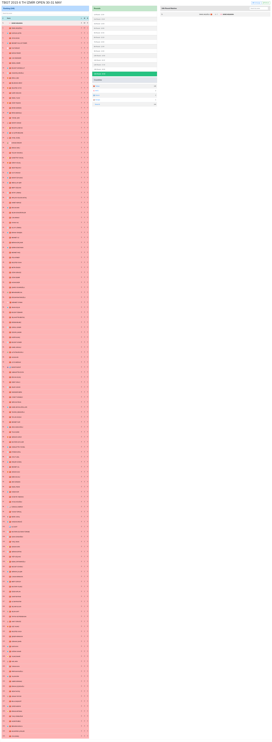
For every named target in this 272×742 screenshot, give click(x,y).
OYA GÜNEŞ (15, 736)
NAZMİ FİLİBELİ (16, 721)
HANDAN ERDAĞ (17, 522)
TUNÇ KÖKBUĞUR (17, 716)
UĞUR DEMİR (16, 277)
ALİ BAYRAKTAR (16, 601)
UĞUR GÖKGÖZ (16, 272)
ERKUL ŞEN (15, 78)
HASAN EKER (16, 282)
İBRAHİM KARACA (17, 726)
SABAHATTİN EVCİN (18, 372)
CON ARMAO (15, 217)
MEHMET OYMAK (17, 302)
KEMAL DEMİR (16, 63)
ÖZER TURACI (16, 382)
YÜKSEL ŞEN (16, 118)
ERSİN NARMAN (16, 108)
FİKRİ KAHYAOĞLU (17, 671)
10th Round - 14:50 (99, 55)
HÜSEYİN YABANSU (18, 497)
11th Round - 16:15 (99, 60)
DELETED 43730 (17, 88)
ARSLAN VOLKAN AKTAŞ (19, 197)
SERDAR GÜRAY (17, 437)
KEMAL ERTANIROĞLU (18, 561)
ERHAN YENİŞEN (17, 232)
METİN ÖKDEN (16, 267)
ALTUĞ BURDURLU (17, 352)
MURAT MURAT (16, 367)
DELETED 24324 (17, 631)
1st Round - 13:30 (99, 14)
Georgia (97, 100)
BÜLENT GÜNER (17, 342)
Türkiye (97, 86)
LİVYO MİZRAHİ (16, 362)
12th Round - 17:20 (99, 65)
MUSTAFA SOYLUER (18, 442)
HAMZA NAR (15, 492)
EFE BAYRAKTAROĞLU (19, 297)
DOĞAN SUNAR (16, 651)
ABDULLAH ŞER (16, 183)
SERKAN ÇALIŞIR (17, 571)
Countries (98, 80)
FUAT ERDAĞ (16, 48)
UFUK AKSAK (16, 38)
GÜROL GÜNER (16, 327)
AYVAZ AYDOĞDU (17, 502)
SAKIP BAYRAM (16, 596)
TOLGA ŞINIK (15, 432)
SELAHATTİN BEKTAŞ (18, 317)
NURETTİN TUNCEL (18, 158)
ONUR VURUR (16, 387)
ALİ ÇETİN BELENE (17, 133)
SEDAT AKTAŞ (16, 691)
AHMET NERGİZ (16, 202)
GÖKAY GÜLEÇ (16, 163)
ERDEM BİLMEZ (16, 322)
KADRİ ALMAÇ (16, 337)
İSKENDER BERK (17, 392)
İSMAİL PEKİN (16, 487)
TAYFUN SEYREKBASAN (19, 616)
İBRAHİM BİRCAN (17, 292)
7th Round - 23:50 (99, 42)
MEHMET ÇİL (15, 467)
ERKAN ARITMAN (17, 711)
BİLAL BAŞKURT (16, 701)
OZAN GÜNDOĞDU (17, 537)
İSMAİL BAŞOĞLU (17, 28)
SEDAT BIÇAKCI (16, 168)
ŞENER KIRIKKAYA (17, 636)
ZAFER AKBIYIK (16, 706)
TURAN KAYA (16, 666)
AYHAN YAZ (15, 222)
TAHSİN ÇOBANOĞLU (18, 412)
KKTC (97, 90)
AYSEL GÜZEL (16, 138)
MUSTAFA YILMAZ (17, 586)
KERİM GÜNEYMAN (17, 247)
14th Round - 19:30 (99, 74)
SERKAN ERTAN (16, 552)
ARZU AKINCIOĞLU (17, 427)
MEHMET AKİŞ (16, 252)
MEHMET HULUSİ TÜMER (19, 43)
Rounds (97, 8)
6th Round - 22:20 (99, 37)
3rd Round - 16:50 (99, 24)
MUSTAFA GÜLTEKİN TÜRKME (21, 532)
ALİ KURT (14, 527)
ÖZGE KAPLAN (16, 591)
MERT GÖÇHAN (16, 188)
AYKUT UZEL (15, 457)
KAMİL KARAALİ (16, 347)
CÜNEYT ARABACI (17, 397)
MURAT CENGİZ (16, 123)
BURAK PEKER (16, 53)
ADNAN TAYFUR (16, 696)
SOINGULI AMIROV (17, 507)
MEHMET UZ (15, 237)
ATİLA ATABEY (16, 257)
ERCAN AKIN (15, 207)
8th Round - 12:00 (99, 46)
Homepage (257, 3)
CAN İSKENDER (16, 58)
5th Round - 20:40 (99, 33)
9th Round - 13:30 (99, 51)
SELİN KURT (15, 611)
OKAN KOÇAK (16, 307)
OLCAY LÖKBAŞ (16, 227)
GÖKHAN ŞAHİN (16, 641)
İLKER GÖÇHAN (16, 93)
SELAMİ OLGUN (16, 606)
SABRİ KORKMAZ (17, 681)
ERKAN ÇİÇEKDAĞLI (18, 686)
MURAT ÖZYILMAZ (17, 178)
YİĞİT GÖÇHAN (16, 557)
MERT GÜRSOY (16, 581)
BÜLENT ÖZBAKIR (17, 312)
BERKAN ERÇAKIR (17, 242)
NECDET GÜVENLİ (17, 566)
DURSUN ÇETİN (16, 33)
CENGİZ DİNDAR (17, 143)
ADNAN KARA (16, 547)
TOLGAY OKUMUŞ (17, 153)
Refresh (266, 3)
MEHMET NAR (16, 422)
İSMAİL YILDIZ (16, 98)
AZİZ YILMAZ (15, 626)
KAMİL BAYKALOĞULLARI (19, 407)
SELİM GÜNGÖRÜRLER (19, 212)
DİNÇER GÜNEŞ (16, 462)
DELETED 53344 (17, 262)
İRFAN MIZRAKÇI (17, 113)
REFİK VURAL (16, 517)
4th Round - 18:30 (99, 28)
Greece (97, 95)
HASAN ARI (15, 357)
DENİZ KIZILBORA (17, 23)
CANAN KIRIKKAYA (17, 576)
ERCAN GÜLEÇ (16, 377)
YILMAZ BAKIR (16, 656)
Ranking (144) (8, 8)
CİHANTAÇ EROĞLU (18, 73)
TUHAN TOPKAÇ (17, 512)
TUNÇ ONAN (15, 542)
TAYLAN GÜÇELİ (16, 417)
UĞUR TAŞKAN (16, 103)
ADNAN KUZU (16, 472)
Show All (97, 104)
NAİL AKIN (15, 661)
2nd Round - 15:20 (99, 19)
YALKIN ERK (15, 676)
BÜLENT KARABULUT (18, 68)
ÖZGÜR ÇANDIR (16, 332)
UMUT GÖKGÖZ (16, 621)
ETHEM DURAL (16, 452)
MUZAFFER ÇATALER (18, 731)
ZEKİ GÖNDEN (16, 482)
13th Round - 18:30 (99, 69)
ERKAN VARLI (16, 148)
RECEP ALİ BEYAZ (17, 128)
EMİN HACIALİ (16, 477)
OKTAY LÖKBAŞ (16, 193)
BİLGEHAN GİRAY (17, 83)
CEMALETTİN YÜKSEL (18, 447)
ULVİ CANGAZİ (16, 173)
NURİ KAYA (15, 646)
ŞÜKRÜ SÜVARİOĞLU (18, 287)
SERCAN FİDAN (16, 402)
